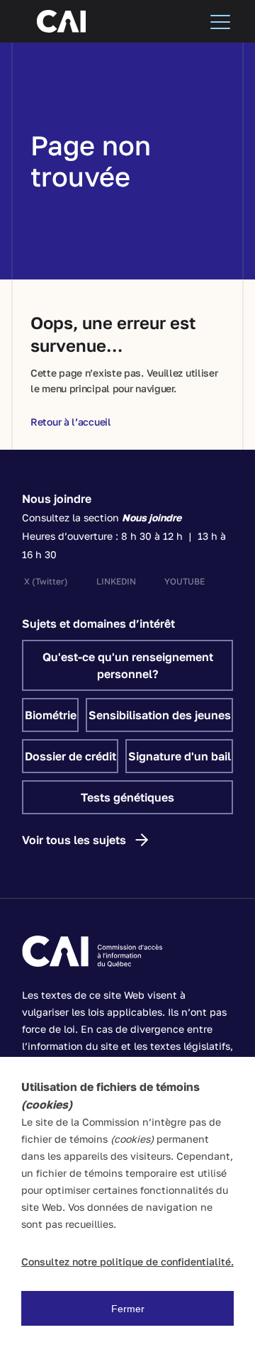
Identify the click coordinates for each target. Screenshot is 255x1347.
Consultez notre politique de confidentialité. (127, 1261)
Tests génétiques (127, 797)
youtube (184, 581)
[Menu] (220, 21)
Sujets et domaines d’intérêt (98, 623)
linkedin (116, 581)
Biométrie (50, 715)
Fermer (127, 1308)
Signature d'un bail (179, 756)
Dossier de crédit (70, 756)
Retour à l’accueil (70, 422)
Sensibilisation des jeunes (160, 715)
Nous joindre (56, 499)
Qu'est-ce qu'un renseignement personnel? (127, 665)
